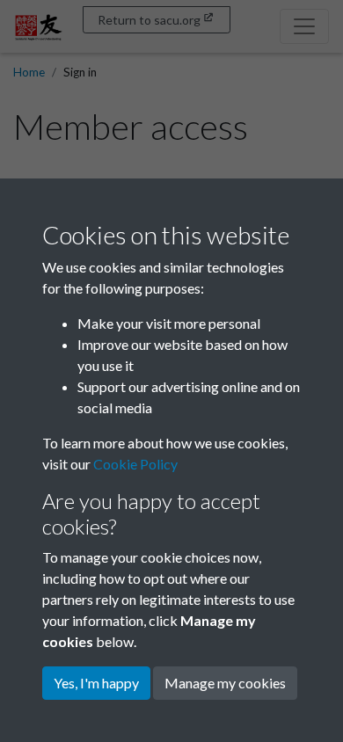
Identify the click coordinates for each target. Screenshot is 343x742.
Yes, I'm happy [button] (96, 682)
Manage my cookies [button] (225, 682)
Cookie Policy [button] (135, 463)
